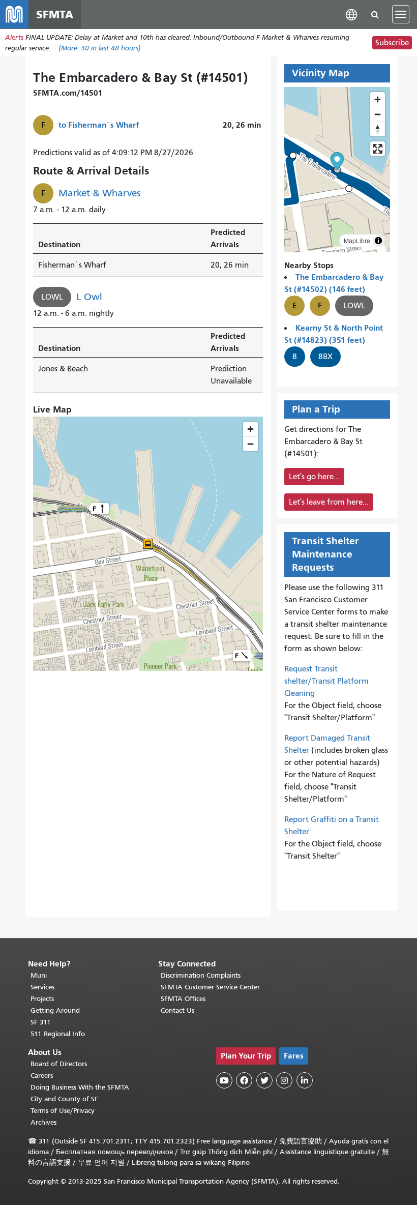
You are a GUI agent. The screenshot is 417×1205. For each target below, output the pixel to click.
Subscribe (392, 42)
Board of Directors (59, 1064)
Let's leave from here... (329, 502)
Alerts (14, 37)
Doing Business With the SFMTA (80, 1087)
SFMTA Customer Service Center (210, 987)
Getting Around (55, 1010)
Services (42, 987)
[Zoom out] (377, 114)
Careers (42, 1075)
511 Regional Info (58, 1034)
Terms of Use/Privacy (63, 1110)
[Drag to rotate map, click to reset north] (377, 129)
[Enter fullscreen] (377, 148)
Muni (39, 975)
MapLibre (357, 240)
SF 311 (41, 1022)
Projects (42, 998)
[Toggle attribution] (378, 240)
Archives (43, 1122)
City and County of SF (64, 1099)
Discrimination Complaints (201, 975)
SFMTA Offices (183, 998)
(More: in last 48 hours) (99, 48)
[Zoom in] (377, 99)
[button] (351, 14)
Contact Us (177, 1010)
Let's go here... (314, 476)
